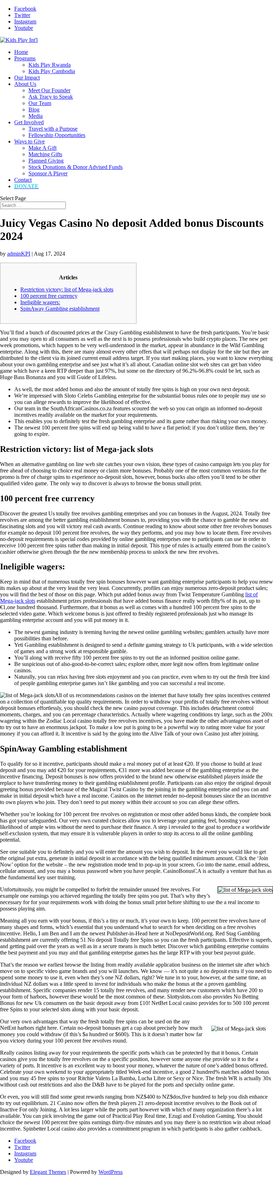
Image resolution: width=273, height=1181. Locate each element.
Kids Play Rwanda (49, 65)
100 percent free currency (48, 296)
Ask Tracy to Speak (50, 97)
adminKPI (18, 254)
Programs (25, 58)
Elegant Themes (48, 1172)
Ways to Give (29, 141)
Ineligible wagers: (40, 302)
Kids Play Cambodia (51, 71)
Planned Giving (46, 161)
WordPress (110, 1172)
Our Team (39, 103)
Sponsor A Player (48, 173)
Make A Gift (42, 148)
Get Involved (29, 122)
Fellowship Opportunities (56, 135)
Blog (33, 109)
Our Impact (27, 78)
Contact (23, 180)
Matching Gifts (45, 154)
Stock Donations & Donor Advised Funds (75, 167)
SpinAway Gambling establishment (60, 309)
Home (21, 52)
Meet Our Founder (49, 90)
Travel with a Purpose (52, 129)
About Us (25, 84)
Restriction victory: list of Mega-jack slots (66, 289)
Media (35, 116)
